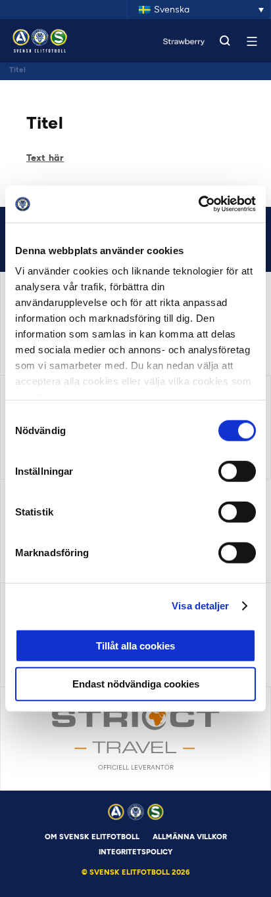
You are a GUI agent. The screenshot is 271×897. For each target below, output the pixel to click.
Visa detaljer (200, 605)
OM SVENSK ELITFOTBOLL (92, 837)
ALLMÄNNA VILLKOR (190, 837)
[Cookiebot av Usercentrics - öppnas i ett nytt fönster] (198, 204)
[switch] (237, 470)
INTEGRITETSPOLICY (135, 852)
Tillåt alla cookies (135, 645)
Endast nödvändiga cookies (135, 683)
